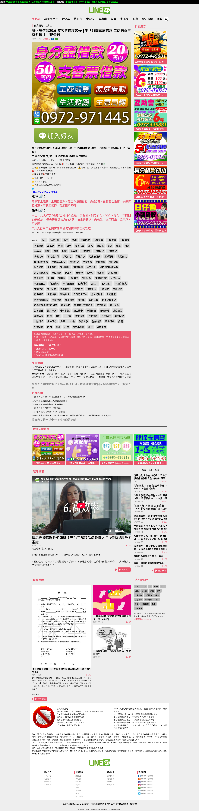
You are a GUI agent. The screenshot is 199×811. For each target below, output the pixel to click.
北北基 (36, 19)
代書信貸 (86, 251)
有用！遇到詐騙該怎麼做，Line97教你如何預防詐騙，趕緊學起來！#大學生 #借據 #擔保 (150, 507)
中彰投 (90, 19)
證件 (159, 590)
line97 (164, 481)
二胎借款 (38, 321)
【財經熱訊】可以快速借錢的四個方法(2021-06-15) (112, 618)
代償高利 (38, 256)
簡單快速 (117, 289)
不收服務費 (68, 283)
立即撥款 (100, 261)
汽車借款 (106, 316)
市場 (60, 245)
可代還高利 (53, 256)
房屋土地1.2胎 (67, 321)
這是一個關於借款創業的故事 (149, 563)
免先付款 (82, 283)
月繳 (64, 251)
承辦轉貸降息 (41, 299)
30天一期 (55, 240)
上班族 (50, 245)
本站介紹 (47, 775)
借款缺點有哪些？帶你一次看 (149, 556)
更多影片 (125, 569)
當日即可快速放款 (109, 267)
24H (44, 240)
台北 (162, 586)
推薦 (120, 321)
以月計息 (67, 256)
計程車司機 (78, 326)
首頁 (160, 19)
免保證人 (106, 283)
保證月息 (80, 256)
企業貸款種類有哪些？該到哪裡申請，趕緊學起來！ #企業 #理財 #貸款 (150, 497)
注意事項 (47, 778)
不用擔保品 (40, 283)
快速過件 (78, 289)
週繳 (55, 251)
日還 (110, 245)
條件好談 (91, 310)
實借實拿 (101, 305)
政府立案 (93, 299)
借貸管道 (38, 25)
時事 (144, 470)
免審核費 (65, 289)
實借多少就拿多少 (83, 305)
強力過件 (114, 305)
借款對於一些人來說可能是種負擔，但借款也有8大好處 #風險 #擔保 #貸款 (150, 548)
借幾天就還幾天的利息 (45, 305)
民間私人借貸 (59, 261)
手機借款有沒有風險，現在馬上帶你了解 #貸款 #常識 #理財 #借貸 (150, 527)
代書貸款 (112, 251)
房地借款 (51, 321)
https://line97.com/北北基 (44, 191)
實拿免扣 (65, 305)
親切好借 (104, 310)
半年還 (37, 251)
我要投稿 (110, 784)
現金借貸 (109, 321)
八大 (66, 326)
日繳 (47, 251)
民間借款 (122, 256)
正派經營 (109, 256)
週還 (118, 245)
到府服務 (111, 294)
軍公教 (100, 245)
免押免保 (86, 278)
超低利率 (38, 278)
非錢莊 (81, 299)
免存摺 (61, 278)
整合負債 (65, 294)
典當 (153, 604)
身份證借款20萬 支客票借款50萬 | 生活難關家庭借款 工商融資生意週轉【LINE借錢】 (99, 10)
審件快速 (65, 310)
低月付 (90, 272)
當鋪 (136, 604)
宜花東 (124, 19)
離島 (135, 19)
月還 (127, 245)
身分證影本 (97, 294)
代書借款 (99, 251)
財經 (150, 470)
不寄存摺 (73, 278)
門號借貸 (138, 608)
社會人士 (79, 245)
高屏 (113, 19)
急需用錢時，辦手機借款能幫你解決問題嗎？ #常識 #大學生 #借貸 (150, 517)
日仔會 (67, 316)
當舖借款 (96, 321)
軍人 (90, 245)
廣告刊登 (47, 781)
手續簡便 (104, 289)
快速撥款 (138, 599)
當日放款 (56, 272)
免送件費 (38, 289)
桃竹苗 (78, 19)
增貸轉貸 (56, 299)
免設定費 (51, 289)
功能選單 (49, 19)
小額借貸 (124, 240)
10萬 (137, 590)
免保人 (94, 283)
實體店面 (38, 316)
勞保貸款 (38, 294)
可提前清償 (94, 256)
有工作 (68, 272)
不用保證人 (121, 283)
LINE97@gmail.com (142, 619)
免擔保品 (115, 278)
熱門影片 (110, 781)
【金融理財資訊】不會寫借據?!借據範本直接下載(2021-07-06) (61, 671)
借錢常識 (110, 778)
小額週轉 (98, 240)
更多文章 (42, 698)
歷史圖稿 (147, 19)
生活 (157, 470)
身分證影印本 (80, 294)
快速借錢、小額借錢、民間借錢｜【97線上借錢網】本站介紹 (99, 762)
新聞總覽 (110, 775)
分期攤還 (101, 326)
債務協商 (51, 294)
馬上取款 (51, 267)
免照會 (50, 278)
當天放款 (91, 267)
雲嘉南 (102, 19)
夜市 (69, 245)
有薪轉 (79, 272)
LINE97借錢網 (147, 775)
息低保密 (112, 272)
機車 (157, 595)
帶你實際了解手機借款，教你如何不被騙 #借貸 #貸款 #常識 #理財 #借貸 (150, 537)
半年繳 (73, 251)
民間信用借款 (41, 261)
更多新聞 (162, 570)
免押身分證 (101, 278)
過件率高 (51, 310)
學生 (90, 326)
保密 (136, 586)
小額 (156, 586)
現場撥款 (65, 267)
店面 (49, 326)
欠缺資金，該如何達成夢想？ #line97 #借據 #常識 (150, 487)
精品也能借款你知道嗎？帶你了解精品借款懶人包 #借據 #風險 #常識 (81, 539)
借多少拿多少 (109, 299)
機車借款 (119, 316)
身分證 (144, 590)
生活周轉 (38, 326)
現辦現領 (78, 267)
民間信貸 (74, 261)
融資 (49, 316)
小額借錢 (111, 240)
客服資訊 (47, 784)
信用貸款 (83, 321)
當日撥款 (38, 267)
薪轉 (152, 590)
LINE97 (128, 545)
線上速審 (78, 310)
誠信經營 (117, 310)
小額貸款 (145, 604)
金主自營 (69, 299)
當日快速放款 (41, 272)
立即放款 (113, 261)
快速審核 (91, 289)
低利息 (100, 272)
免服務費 (54, 283)
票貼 (58, 316)
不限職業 (38, 245)
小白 (65, 240)
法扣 (74, 240)
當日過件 (38, 310)
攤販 (58, 326)
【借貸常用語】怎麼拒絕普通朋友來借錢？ (112, 653)
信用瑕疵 (85, 240)
